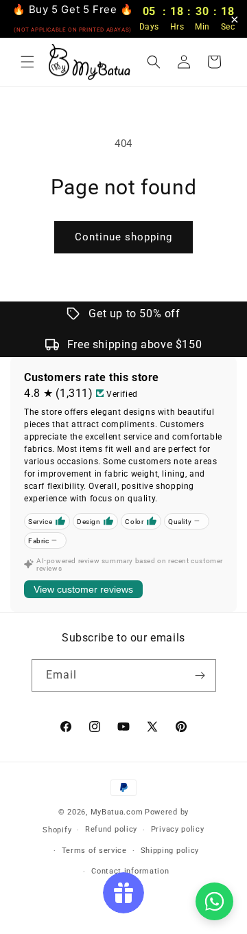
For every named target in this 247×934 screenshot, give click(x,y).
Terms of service (94, 850)
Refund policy (111, 829)
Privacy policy (177, 829)
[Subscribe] (200, 675)
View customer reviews (83, 589)
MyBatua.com (117, 812)
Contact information (130, 871)
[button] (27, 62)
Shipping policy (170, 850)
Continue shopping (123, 237)
